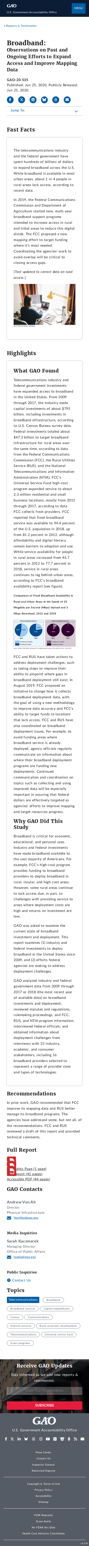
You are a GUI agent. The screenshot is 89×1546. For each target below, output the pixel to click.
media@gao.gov (25, 1257)
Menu (78, 8)
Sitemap (43, 1502)
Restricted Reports (43, 1470)
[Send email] (69, 100)
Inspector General (43, 1464)
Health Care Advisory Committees (43, 1533)
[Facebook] (12, 100)
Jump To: (18, 110)
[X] (23, 100)
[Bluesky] (46, 100)
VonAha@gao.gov (26, 1217)
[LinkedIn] (35, 100)
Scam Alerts (43, 1521)
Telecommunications (23, 1300)
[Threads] (57, 100)
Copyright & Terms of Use (43, 1484)
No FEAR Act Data (43, 1527)
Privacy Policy (43, 1490)
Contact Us (21, 1280)
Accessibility (43, 1496)
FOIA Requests (43, 1515)
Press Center (43, 1452)
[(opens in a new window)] (6, 1439)
